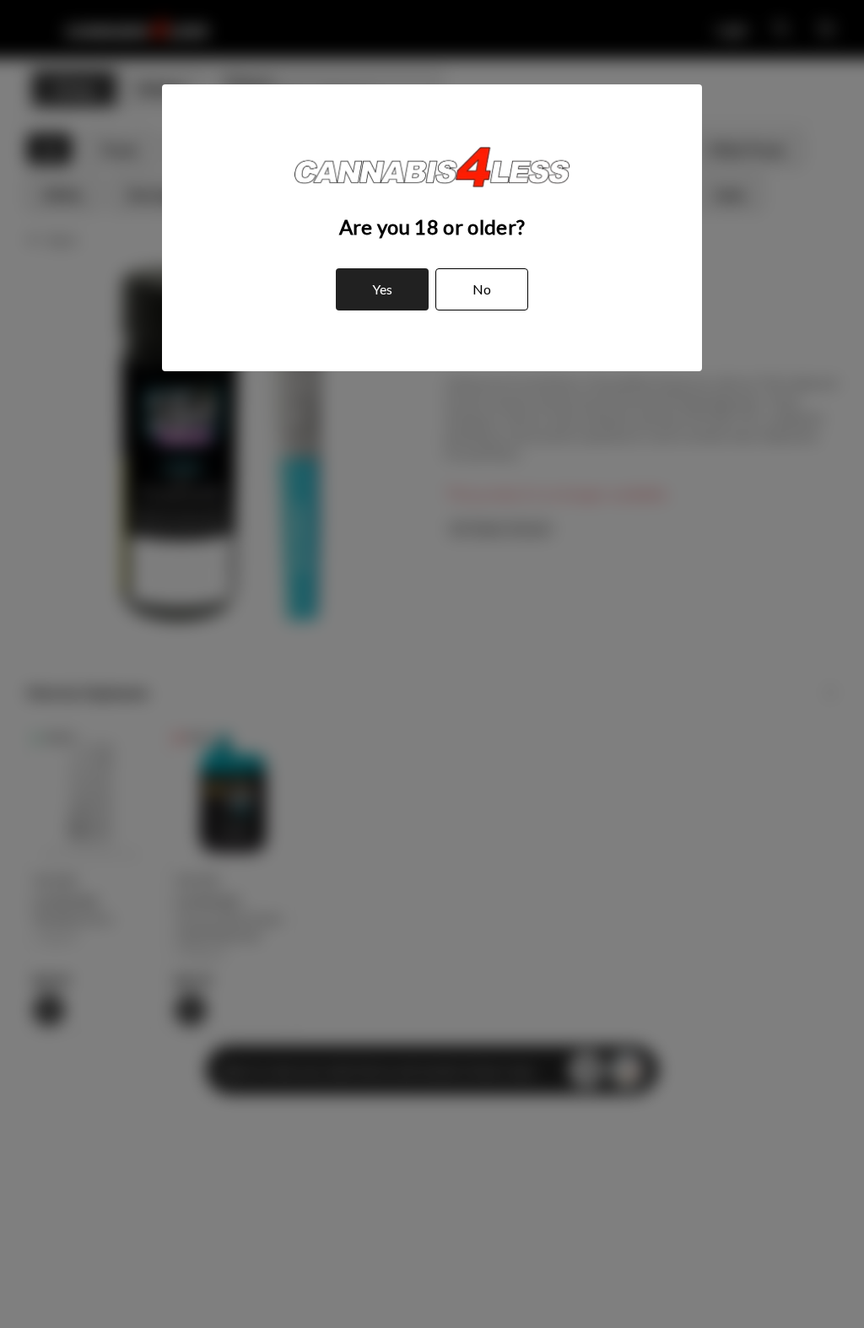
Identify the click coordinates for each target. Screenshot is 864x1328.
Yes (382, 289)
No (481, 289)
